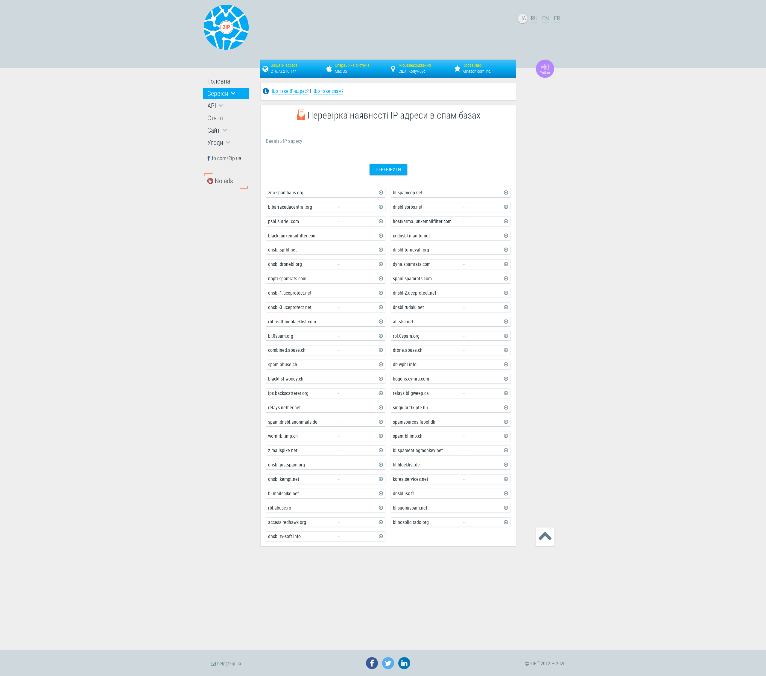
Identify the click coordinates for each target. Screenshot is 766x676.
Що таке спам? (329, 91)
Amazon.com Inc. (477, 71)
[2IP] (226, 27)
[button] (226, 93)
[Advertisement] (389, 29)
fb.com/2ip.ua (226, 158)
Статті (215, 117)
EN (545, 18)
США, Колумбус (412, 71)
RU (534, 18)
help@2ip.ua (229, 663)
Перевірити (388, 169)
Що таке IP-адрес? (290, 91)
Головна (218, 81)
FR (557, 18)
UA (522, 18)
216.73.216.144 (284, 71)
